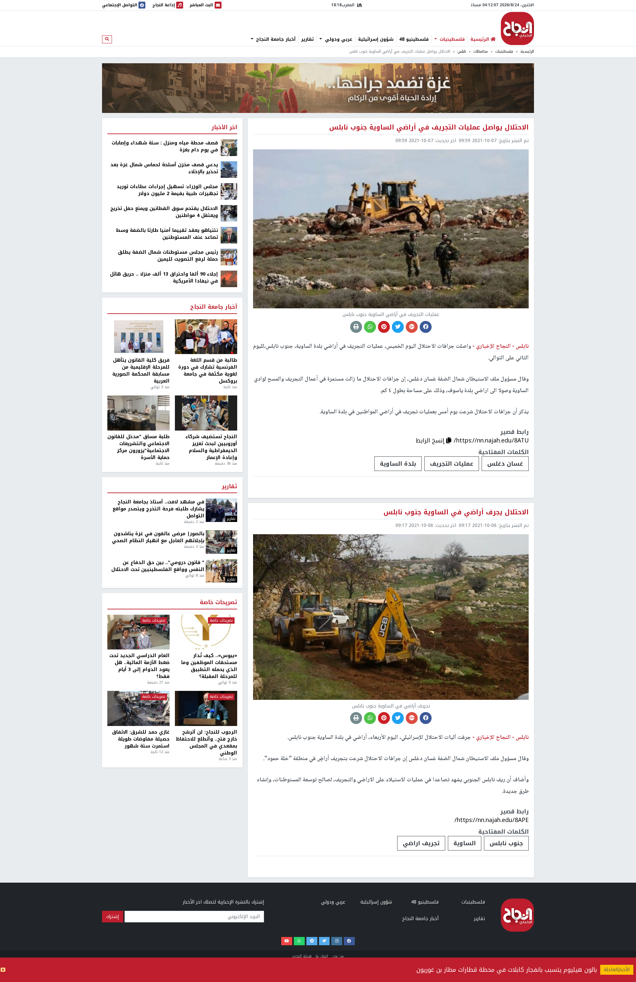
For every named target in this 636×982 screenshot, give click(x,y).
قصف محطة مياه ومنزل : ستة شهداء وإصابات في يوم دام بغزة (165, 146)
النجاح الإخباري (517, 28)
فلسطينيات (451, 39)
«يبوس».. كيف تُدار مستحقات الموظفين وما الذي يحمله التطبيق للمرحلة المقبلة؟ (209, 666)
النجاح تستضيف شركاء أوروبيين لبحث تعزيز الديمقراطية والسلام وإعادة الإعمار (211, 447)
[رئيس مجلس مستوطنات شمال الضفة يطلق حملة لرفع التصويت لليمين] (229, 256)
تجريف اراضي (421, 843)
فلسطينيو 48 (414, 39)
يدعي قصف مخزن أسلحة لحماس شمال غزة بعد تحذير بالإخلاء (164, 168)
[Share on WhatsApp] (370, 327)
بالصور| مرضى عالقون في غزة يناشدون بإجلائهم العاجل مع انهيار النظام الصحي (158, 537)
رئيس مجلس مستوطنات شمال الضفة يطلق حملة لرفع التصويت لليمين (168, 256)
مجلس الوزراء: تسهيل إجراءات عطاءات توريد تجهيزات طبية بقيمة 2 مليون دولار (167, 190)
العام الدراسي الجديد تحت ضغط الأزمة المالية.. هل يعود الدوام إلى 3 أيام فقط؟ (139, 666)
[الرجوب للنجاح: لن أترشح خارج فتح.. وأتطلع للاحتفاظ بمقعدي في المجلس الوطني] (206, 708)
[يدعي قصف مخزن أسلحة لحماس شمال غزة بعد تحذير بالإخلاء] (229, 169)
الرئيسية (527, 51)
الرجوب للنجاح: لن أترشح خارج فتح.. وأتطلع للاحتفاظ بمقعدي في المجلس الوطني (206, 742)
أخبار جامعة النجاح (274, 39)
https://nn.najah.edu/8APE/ (491, 820)
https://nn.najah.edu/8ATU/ (491, 440)
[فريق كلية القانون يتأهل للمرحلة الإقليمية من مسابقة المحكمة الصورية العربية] (138, 336)
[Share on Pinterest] (384, 327)
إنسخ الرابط (431, 440)
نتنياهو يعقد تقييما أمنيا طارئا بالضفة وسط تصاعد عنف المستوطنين (167, 234)
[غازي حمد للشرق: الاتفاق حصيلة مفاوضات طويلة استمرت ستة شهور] (138, 708)
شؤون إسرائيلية (376, 39)
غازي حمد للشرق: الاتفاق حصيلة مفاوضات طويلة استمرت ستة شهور (141, 739)
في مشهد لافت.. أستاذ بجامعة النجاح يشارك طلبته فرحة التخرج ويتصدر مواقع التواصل (158, 508)
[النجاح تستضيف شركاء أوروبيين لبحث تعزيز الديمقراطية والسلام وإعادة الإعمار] (206, 413)
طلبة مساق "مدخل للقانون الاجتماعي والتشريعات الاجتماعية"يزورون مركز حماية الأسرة (138, 447)
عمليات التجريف (451, 463)
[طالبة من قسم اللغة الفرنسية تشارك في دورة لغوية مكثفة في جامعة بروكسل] (206, 336)
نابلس (461, 51)
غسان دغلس (505, 463)
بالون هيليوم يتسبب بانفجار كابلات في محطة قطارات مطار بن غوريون (506, 969)
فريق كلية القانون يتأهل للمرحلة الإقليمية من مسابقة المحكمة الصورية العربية (141, 371)
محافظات (480, 51)
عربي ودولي (337, 39)
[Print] (356, 327)
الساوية (464, 843)
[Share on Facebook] (426, 327)
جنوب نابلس (506, 843)
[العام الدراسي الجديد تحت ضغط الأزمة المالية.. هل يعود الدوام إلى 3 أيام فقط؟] (138, 632)
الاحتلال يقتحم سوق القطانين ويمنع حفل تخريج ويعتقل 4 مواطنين (164, 212)
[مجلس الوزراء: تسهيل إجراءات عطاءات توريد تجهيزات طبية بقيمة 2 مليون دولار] (229, 191)
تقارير (307, 39)
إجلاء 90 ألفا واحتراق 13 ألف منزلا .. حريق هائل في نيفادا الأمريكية (164, 277)
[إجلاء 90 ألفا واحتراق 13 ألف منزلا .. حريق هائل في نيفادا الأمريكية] (229, 278)
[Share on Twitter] (398, 327)
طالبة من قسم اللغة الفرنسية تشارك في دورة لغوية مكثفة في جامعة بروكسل (207, 371)
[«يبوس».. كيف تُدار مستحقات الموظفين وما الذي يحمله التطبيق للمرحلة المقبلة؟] (206, 632)
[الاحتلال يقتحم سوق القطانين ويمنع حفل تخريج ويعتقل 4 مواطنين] (229, 213)
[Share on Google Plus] (412, 327)
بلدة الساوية (398, 463)
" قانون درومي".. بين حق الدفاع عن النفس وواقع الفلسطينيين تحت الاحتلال (157, 566)
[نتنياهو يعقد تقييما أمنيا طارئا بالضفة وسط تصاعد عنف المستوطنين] (229, 235)
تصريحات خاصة (218, 602)
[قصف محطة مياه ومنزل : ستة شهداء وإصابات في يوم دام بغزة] (229, 147)
